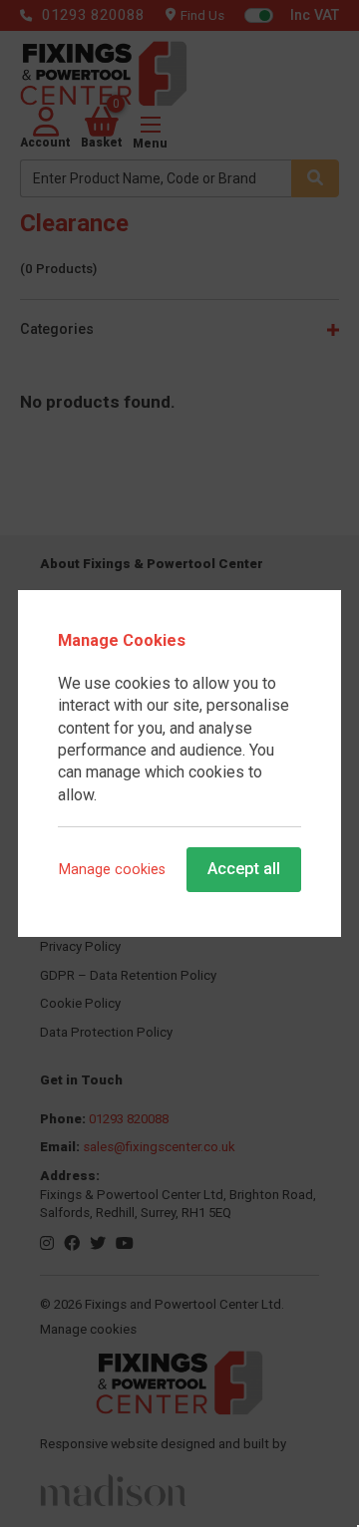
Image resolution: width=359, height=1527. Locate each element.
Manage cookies (112, 869)
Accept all (243, 868)
